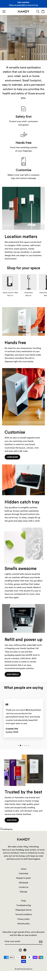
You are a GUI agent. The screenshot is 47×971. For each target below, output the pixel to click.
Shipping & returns (23, 910)
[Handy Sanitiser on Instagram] (20, 949)
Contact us (23, 887)
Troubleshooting (23, 905)
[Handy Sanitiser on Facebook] (25, 949)
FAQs (23, 900)
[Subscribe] (40, 941)
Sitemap (23, 891)
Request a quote (27, 53)
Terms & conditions (23, 914)
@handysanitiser (33, 709)
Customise (23, 873)
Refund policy (23, 923)
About (23, 869)
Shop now (9, 53)
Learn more (12, 457)
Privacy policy (23, 919)
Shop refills (13, 674)
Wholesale (23, 882)
